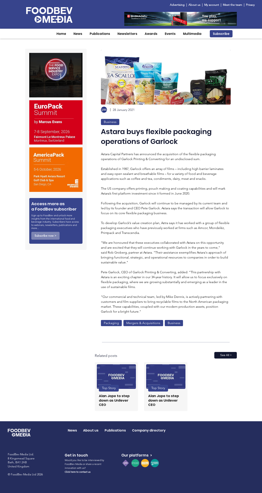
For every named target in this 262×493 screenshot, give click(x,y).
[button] (77, 34)
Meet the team (233, 5)
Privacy (250, 5)
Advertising (178, 5)
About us (194, 5)
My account (211, 5)
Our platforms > (136, 455)
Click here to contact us (77, 471)
